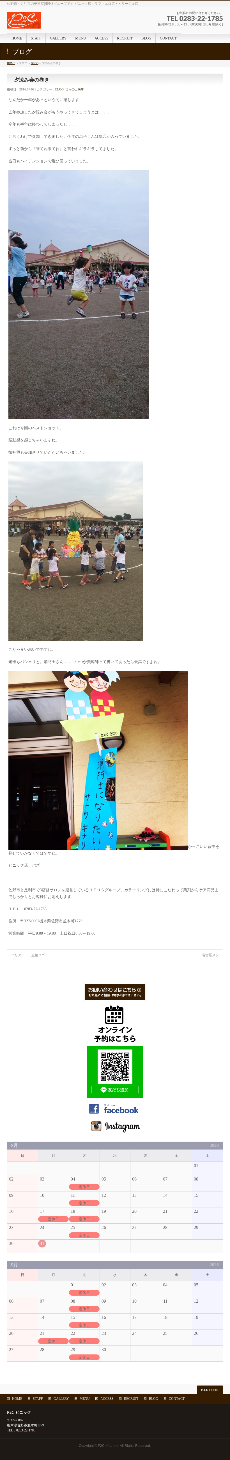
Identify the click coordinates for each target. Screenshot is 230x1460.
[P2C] (56, 22)
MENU (85, 1399)
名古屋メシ (212, 955)
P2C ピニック (108, 1446)
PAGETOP (210, 1390)
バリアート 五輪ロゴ (26, 955)
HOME (11, 63)
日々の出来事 (74, 89)
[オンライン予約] (115, 1040)
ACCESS (106, 1399)
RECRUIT (131, 1399)
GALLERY (61, 1399)
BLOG (34, 63)
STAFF (38, 1399)
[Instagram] (115, 1130)
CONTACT (177, 1399)
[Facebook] (115, 1113)
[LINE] (115, 1095)
